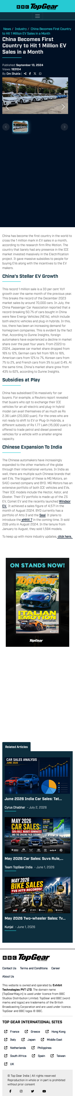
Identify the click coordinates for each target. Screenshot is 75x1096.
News (7, 29)
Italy (13, 1039)
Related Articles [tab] (16, 747)
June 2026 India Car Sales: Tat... (33, 798)
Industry (21, 29)
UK (12, 1063)
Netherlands (18, 1047)
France (14, 1031)
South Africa (18, 1055)
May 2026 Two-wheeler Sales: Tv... (35, 918)
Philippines (45, 1047)
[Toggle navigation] (37, 16)
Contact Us (9, 968)
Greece (35, 1031)
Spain (41, 1055)
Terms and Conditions (34, 968)
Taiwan (61, 1055)
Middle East (54, 1039)
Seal (42, 515)
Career (55, 968)
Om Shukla (13, 73)
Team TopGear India (18, 867)
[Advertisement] (37, 179)
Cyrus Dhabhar (15, 807)
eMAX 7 (26, 519)
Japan (31, 1039)
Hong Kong (58, 1031)
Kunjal (9, 927)
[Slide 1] (20, 126)
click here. (65, 536)
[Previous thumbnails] (6, 127)
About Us (8, 976)
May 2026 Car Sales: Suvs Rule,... (34, 858)
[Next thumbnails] (64, 127)
